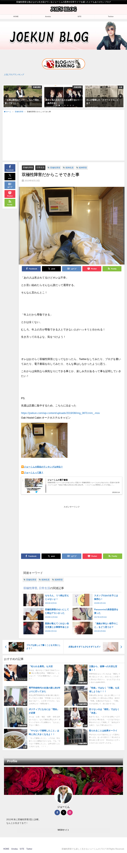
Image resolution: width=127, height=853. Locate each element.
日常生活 (40, 167)
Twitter (111, 16)
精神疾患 (70, 168)
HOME (15, 16)
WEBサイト (64, 830)
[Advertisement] (63, 136)
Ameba (48, 16)
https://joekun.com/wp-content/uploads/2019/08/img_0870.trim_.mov (60, 413)
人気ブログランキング (14, 75)
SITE (79, 16)
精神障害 (83, 168)
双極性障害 (28, 167)
